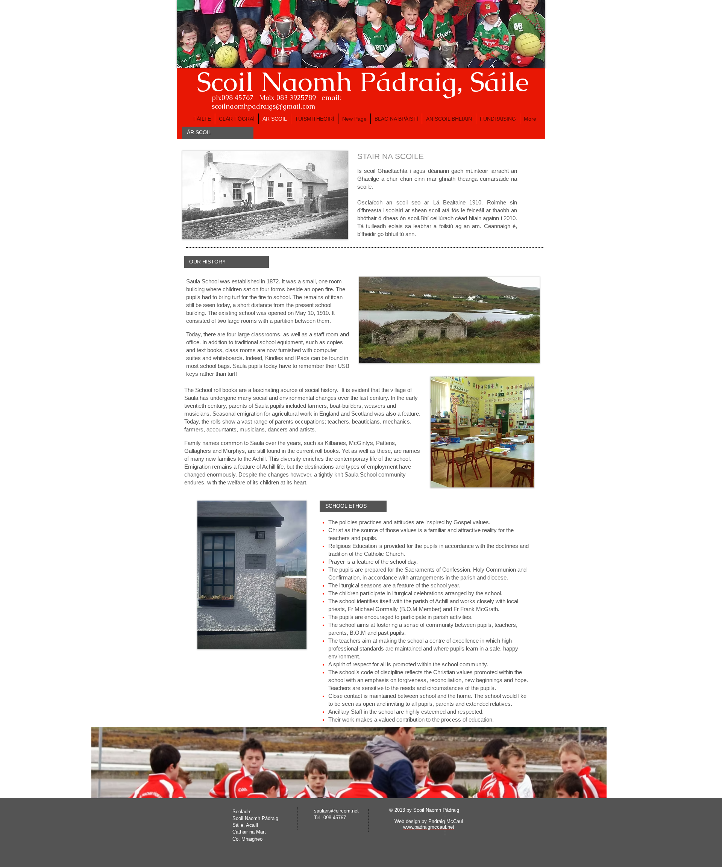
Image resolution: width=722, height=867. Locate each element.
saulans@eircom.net (336, 811)
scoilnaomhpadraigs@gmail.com (263, 106)
